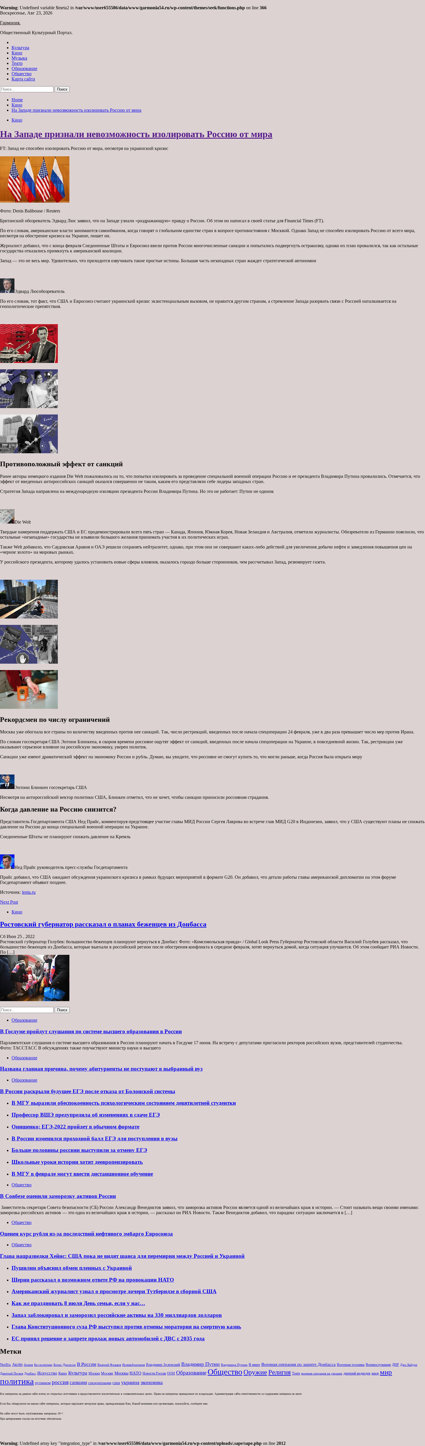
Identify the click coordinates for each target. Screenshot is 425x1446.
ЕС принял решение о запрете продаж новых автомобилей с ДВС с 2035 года (108, 1338)
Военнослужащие (378, 1365)
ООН (171, 1373)
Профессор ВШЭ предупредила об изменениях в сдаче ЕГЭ (86, 1115)
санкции (78, 1382)
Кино (17, 52)
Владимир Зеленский (163, 1364)
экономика (152, 1382)
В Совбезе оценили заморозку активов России (58, 1196)
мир (386, 1372)
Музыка (19, 58)
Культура (20, 47)
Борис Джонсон (64, 1364)
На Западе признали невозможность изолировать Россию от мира (136, 134)
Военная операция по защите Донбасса (298, 1364)
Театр (17, 63)
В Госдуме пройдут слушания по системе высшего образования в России (91, 1031)
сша (116, 1382)
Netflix (5, 1364)
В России (86, 1364)
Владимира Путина (234, 1364)
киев (375, 1373)
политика (17, 1381)
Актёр (17, 1364)
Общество (22, 73)
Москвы (121, 1373)
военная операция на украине (321, 1373)
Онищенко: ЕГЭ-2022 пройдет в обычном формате (75, 1127)
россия (60, 1382)
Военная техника (351, 1364)
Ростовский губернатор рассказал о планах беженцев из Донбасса (103, 924)
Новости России (154, 1373)
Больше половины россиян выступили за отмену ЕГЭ (79, 1150)
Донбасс (30, 1373)
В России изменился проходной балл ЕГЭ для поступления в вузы (95, 1138)
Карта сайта (23, 78)
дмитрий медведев (356, 1373)
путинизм (43, 1383)
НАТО (135, 1372)
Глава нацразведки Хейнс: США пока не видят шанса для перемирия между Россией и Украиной (122, 1256)
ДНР (395, 1365)
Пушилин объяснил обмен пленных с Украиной (72, 1268)
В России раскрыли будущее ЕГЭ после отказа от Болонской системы (87, 1091)
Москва (94, 1373)
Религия (279, 1372)
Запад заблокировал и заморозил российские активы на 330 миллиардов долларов (117, 1315)
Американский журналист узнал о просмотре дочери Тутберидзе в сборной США (114, 1291)
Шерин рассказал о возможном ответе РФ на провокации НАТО (93, 1280)
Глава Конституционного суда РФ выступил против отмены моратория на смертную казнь (126, 1327)
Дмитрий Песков (11, 1373)
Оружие (255, 1372)
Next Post (9, 902)
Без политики (43, 1364)
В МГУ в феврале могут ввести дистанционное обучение (82, 1174)
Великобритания (133, 1364)
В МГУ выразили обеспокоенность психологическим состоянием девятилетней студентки (124, 1103)
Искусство (47, 1372)
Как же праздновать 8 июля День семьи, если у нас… (78, 1303)
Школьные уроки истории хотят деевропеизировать (77, 1162)
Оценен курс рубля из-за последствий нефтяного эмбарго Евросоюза (86, 1234)
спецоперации (99, 1383)
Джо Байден (408, 1364)
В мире (254, 1364)
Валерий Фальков (109, 1364)
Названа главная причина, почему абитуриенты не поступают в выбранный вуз (101, 1069)
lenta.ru (29, 892)
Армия (28, 1364)
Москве (107, 1373)
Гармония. (10, 22)
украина (130, 1382)
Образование (24, 68)
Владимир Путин (200, 1364)
